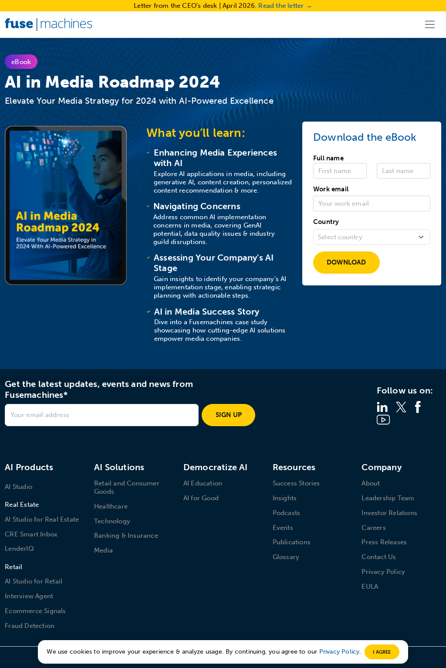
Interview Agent (29, 596)
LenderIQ (19, 549)
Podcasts (287, 513)
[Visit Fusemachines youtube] (383, 419)
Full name (328, 158)
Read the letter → (285, 6)
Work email (330, 189)
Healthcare (111, 506)
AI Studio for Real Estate (42, 519)
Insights (285, 498)
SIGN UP (229, 415)
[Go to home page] (48, 24)
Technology (112, 521)
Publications (292, 542)
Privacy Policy (383, 572)
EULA (370, 586)
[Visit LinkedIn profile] (382, 406)
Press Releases (384, 542)
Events (283, 528)
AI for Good (201, 498)
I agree (382, 652)
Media (103, 550)
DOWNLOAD (346, 262)
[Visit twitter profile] (401, 406)
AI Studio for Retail (33, 581)
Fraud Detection (29, 626)
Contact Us (379, 557)
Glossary (286, 557)
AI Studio (18, 487)
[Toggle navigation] (430, 24)
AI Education (202, 483)
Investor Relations (389, 513)
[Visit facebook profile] (418, 406)
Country (326, 222)
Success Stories (296, 483)
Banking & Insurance (126, 535)
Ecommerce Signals (35, 611)
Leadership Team (388, 498)
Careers (373, 528)
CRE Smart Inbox (31, 534)
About (371, 483)
